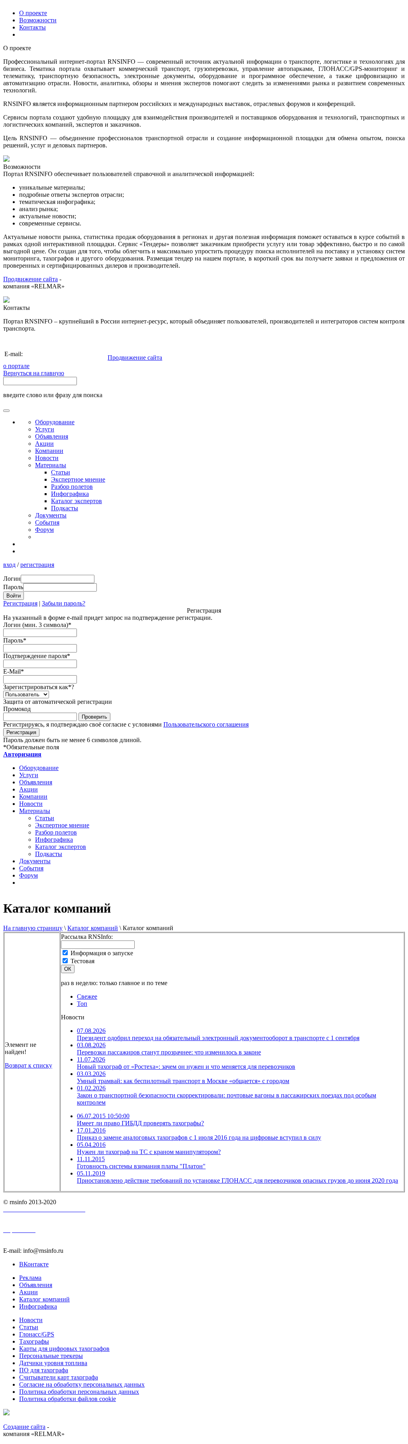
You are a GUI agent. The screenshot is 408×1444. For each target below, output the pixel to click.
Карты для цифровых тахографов (64, 1348)
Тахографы (34, 1341)
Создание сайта (24, 1426)
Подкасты (64, 508)
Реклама (30, 1277)
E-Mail (13, 671)
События (47, 522)
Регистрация (20, 603)
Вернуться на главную (33, 373)
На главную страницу (33, 928)
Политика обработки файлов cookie (67, 1398)
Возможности (38, 20)
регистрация (37, 564)
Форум (44, 529)
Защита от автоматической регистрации (57, 701)
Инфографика (70, 493)
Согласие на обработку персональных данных (82, 1384)
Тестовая (82, 961)
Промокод (17, 708)
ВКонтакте (34, 1264)
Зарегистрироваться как (38, 687)
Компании (49, 450)
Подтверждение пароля (36, 655)
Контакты (32, 27)
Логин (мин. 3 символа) (37, 624)
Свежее (87, 996)
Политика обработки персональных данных (79, 1391)
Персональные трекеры (51, 1355)
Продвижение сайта (30, 279)
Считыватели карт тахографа (58, 1377)
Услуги (44, 429)
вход (9, 564)
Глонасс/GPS (36, 1334)
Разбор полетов (72, 486)
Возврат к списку (28, 1065)
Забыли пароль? (63, 603)
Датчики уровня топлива (53, 1363)
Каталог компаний (92, 928)
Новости (47, 458)
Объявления (51, 436)
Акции (44, 443)
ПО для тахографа (43, 1370)
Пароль (14, 640)
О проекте (33, 13)
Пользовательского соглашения (206, 724)
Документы (51, 515)
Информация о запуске (102, 953)
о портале (16, 365)
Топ (82, 1003)
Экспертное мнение (78, 479)
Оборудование (55, 422)
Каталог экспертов (76, 501)
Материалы (50, 465)
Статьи (60, 472)
